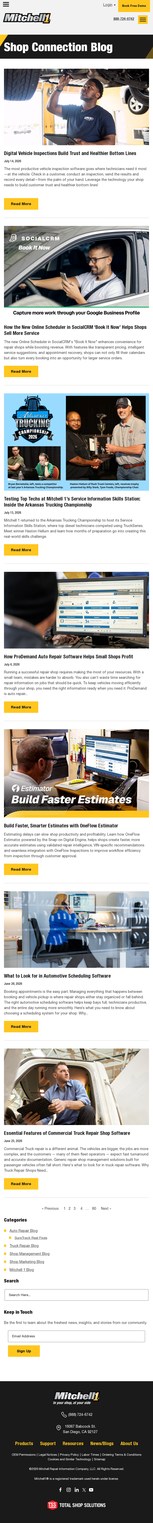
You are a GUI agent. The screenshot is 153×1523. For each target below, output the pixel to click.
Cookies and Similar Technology (69, 1459)
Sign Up (24, 1351)
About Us (129, 1443)
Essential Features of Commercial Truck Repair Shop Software (67, 1133)
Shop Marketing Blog (27, 1262)
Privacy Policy (69, 1454)
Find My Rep (14, 12)
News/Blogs (102, 1443)
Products (24, 1443)
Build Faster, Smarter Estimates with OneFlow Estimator (61, 826)
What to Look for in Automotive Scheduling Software (57, 976)
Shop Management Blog (30, 1254)
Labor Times (90, 1454)
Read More (21, 204)
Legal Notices (48, 1454)
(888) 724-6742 (80, 1414)
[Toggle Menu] (143, 19)
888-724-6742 (123, 19)
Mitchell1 (27, 19)
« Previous (50, 1208)
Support (48, 1443)
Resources (73, 1443)
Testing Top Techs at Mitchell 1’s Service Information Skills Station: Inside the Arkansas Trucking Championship (72, 502)
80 (94, 1208)
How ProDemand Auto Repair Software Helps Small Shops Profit (68, 657)
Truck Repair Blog (24, 1246)
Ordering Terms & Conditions (121, 1454)
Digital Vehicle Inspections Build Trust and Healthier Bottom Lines (70, 153)
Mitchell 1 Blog (22, 1270)
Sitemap (99, 1459)
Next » (106, 1208)
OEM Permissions (24, 1454)
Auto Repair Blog (24, 1231)
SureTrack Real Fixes (31, 1238)
